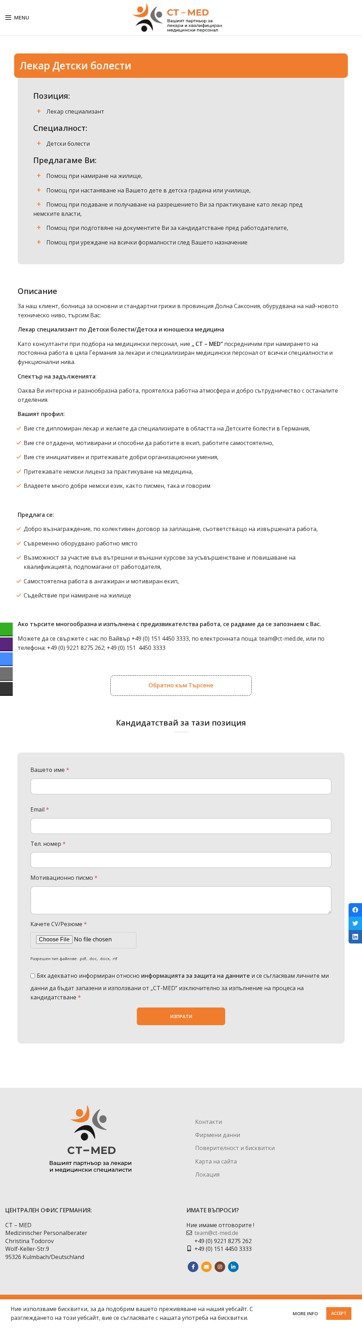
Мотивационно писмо (64, 878)
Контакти (208, 1122)
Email (39, 809)
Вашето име (49, 770)
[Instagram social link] (220, 1266)
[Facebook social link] (193, 1266)
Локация (207, 1174)
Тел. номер (48, 844)
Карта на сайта (216, 1161)
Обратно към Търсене (181, 685)
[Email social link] (206, 1266)
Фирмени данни (217, 1135)
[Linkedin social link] (233, 1266)
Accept (338, 1313)
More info (305, 1313)
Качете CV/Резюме (58, 924)
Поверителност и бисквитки (235, 1148)
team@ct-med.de (281, 638)
